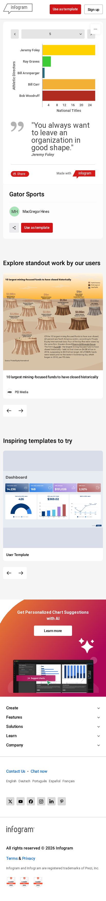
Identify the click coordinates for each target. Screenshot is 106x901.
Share (21, 174)
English (11, 781)
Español (54, 781)
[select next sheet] (91, 34)
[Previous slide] (9, 411)
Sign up (93, 9)
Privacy (28, 858)
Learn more (53, 631)
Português (39, 781)
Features (14, 717)
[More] (95, 29)
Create (12, 707)
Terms (12, 858)
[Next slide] (21, 411)
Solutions (14, 726)
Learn (11, 735)
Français (69, 781)
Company (14, 745)
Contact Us (15, 771)
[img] (68, 50)
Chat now (39, 771)
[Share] (14, 228)
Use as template (65, 9)
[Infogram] (17, 9)
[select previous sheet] (15, 34)
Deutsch (24, 781)
